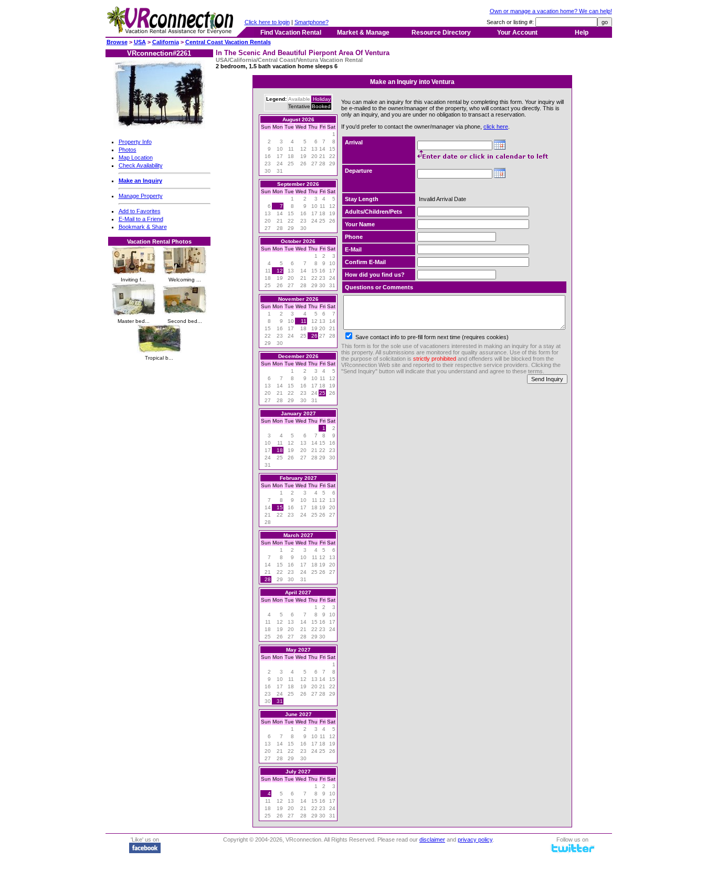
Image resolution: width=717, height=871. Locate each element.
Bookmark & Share (143, 227)
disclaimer (432, 839)
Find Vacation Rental (290, 32)
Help (581, 32)
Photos (127, 149)
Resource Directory (441, 32)
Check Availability (141, 165)
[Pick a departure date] (499, 174)
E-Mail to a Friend (141, 219)
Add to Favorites (140, 211)
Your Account (517, 32)
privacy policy (475, 839)
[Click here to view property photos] (159, 126)
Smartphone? (311, 22)
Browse (117, 42)
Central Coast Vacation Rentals (228, 42)
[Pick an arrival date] (499, 145)
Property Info (135, 142)
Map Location (136, 157)
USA (140, 42)
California (165, 42)
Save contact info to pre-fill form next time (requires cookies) (431, 337)
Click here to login (267, 22)
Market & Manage (363, 32)
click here (495, 126)
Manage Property (141, 196)
